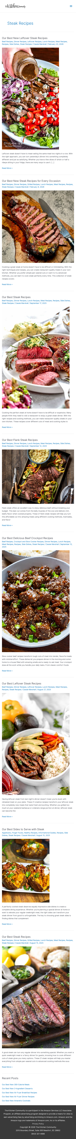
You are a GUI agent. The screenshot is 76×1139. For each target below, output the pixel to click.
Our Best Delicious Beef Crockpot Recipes (27, 538)
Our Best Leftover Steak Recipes (21, 683)
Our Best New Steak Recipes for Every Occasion (31, 180)
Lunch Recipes (49, 41)
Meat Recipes (61, 41)
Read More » (7, 168)
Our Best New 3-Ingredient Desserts (17, 1088)
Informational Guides (47, 833)
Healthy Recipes (30, 833)
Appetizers (6, 833)
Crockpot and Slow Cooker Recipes (29, 542)
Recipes (5, 44)
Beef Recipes (7, 41)
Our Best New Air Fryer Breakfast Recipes (19, 1093)
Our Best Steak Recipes (16, 297)
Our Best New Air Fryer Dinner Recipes (18, 1097)
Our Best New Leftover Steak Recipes (25, 38)
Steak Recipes (26, 44)
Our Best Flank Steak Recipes (20, 439)
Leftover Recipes (34, 41)
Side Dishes (14, 44)
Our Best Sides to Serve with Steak (23, 829)
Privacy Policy (38, 1124)
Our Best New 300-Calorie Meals (15, 1085)
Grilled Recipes (33, 184)
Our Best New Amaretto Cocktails (16, 1101)
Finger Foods (17, 833)
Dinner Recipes (20, 41)
